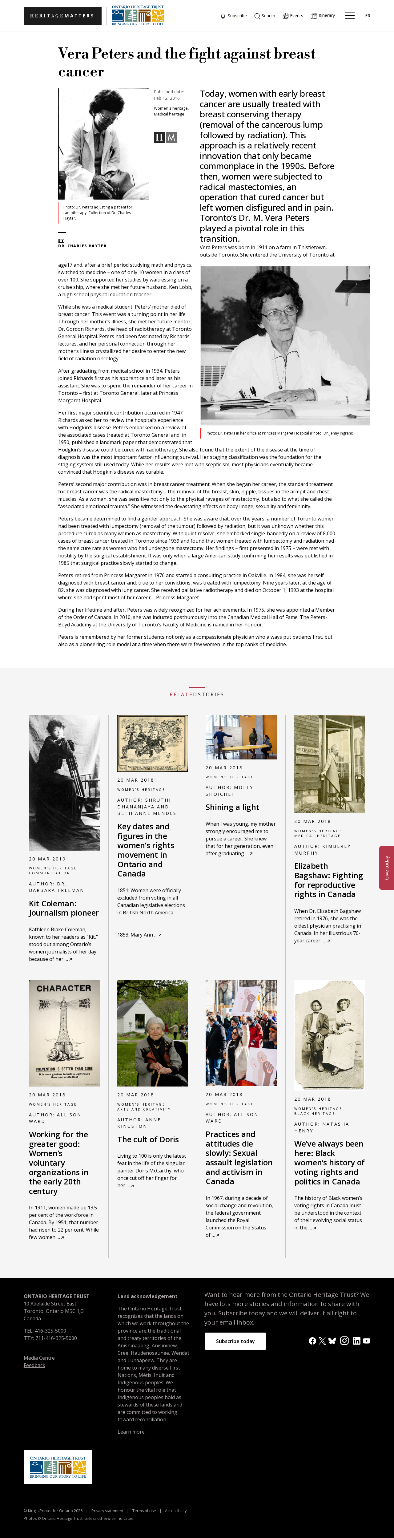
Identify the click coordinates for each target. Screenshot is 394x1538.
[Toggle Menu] (350, 15)
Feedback (34, 1365)
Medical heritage (317, 835)
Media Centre (39, 1357)
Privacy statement (107, 1510)
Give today (386, 868)
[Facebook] (312, 1340)
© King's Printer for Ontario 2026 (53, 1510)
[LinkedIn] (356, 1340)
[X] (322, 1340)
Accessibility (175, 1510)
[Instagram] (344, 1340)
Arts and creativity (144, 1109)
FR (367, 15)
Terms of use (144, 1510)
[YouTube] (366, 1340)
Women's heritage (53, 868)
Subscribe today (235, 1341)
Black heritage (314, 1113)
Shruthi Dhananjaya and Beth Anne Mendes (147, 806)
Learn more (131, 1431)
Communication (49, 873)
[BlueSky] (332, 1340)
